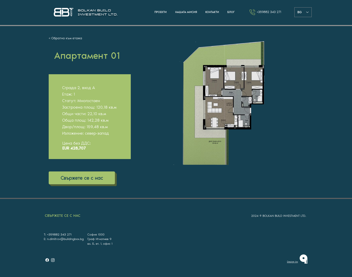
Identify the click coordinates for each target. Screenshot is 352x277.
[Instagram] (53, 260)
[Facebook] (47, 260)
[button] (160, 12)
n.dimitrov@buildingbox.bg (65, 239)
